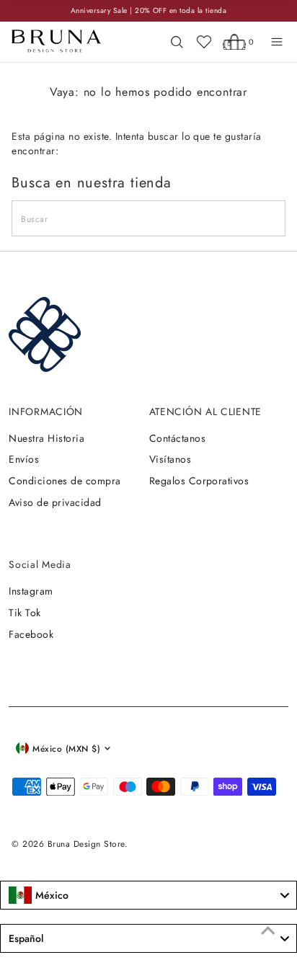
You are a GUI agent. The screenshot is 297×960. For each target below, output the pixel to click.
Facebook (31, 634)
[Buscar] (176, 41)
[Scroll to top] (268, 931)
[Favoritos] (204, 41)
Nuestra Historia (46, 438)
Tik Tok (24, 612)
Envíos (24, 459)
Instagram (31, 591)
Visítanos (170, 459)
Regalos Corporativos (199, 481)
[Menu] (276, 41)
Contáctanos (177, 438)
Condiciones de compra (64, 481)
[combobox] (148, 895)
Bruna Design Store (86, 843)
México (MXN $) (66, 748)
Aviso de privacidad (55, 502)
